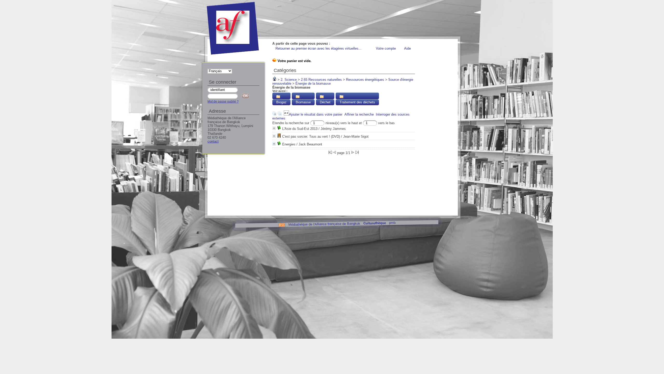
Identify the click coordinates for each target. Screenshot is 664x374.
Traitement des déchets (357, 102)
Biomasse (303, 102)
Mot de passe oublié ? (223, 101)
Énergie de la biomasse (313, 83)
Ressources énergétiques (365, 80)
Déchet (325, 102)
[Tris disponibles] (286, 114)
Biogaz (281, 102)
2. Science (289, 80)
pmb (392, 223)
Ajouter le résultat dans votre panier (315, 114)
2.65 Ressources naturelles (321, 80)
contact (213, 141)
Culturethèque (374, 223)
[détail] (274, 128)
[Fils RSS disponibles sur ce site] (281, 224)
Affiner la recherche (359, 114)
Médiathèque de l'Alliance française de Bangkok (324, 223)
